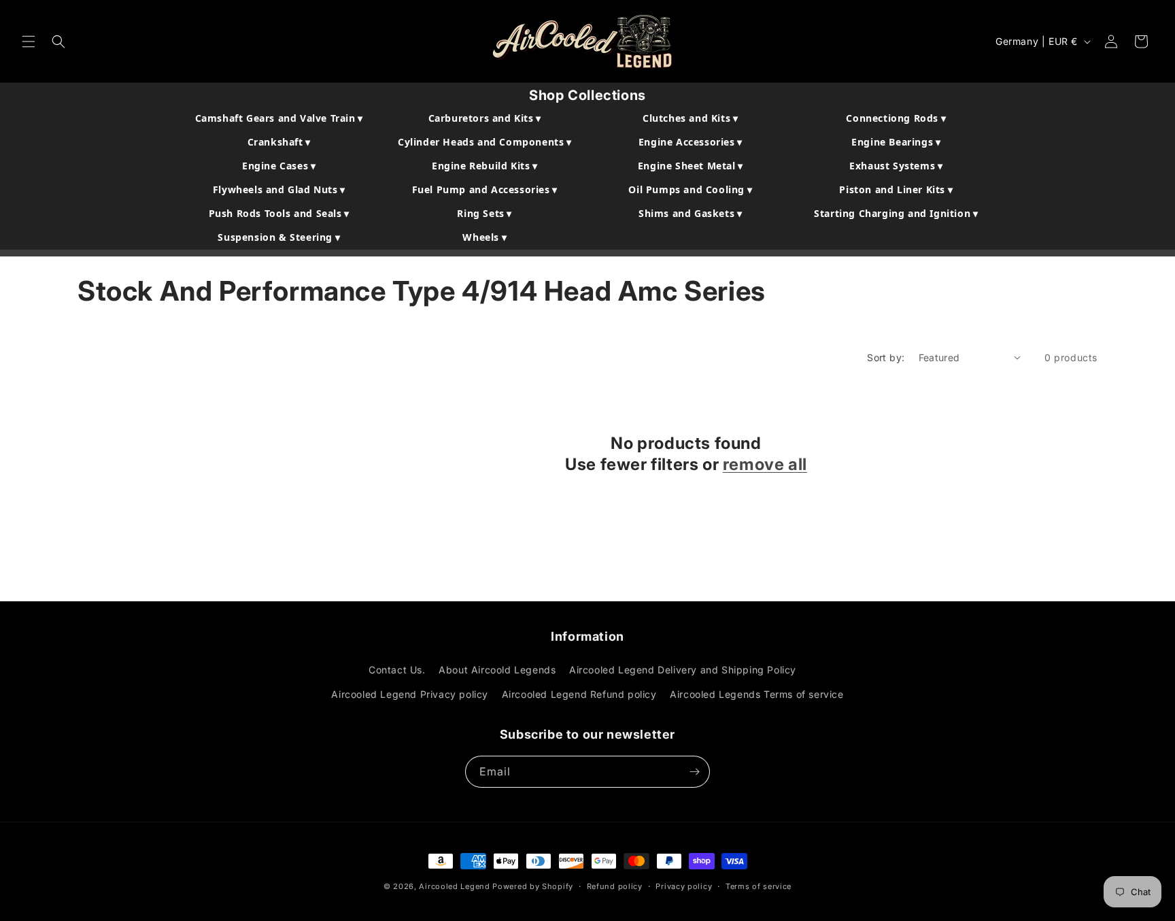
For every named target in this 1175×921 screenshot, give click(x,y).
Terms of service (758, 886)
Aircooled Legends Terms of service (756, 694)
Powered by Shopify (532, 886)
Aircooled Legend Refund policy (579, 694)
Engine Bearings (895, 141)
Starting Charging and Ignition (896, 213)
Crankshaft (279, 141)
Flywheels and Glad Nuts (279, 189)
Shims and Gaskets (690, 213)
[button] (29, 41)
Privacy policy (683, 886)
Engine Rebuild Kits (485, 165)
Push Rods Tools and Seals (279, 213)
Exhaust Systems (895, 165)
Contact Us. (397, 669)
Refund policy (615, 886)
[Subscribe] (694, 772)
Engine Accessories (690, 141)
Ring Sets (484, 213)
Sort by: (885, 357)
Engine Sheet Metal (690, 165)
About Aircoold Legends (497, 669)
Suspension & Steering (279, 237)
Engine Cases (279, 165)
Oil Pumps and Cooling (690, 189)
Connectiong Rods (896, 118)
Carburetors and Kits (484, 118)
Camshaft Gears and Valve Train (279, 118)
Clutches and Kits (690, 118)
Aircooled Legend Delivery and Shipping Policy (682, 669)
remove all (765, 464)
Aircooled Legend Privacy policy (409, 694)
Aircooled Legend (454, 886)
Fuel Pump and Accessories (485, 189)
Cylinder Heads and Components (485, 141)
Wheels (484, 237)
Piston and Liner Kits (896, 189)
